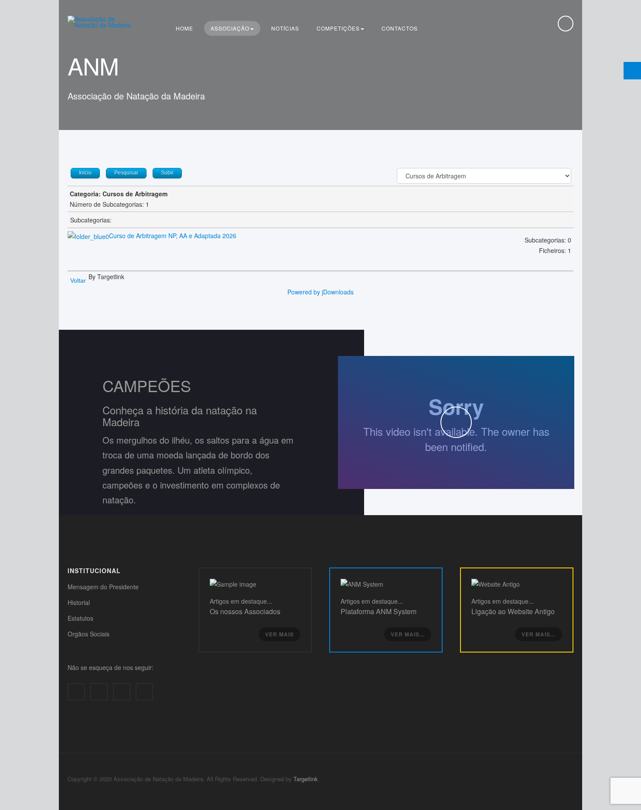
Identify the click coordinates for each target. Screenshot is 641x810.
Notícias (285, 28)
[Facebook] (76, 692)
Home (184, 28)
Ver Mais (279, 634)
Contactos (400, 28)
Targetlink (305, 779)
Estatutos (80, 618)
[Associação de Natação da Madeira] (102, 22)
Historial (79, 602)
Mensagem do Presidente (103, 586)
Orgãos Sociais (88, 633)
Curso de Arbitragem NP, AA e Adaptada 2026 (172, 235)
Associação (230, 28)
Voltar (78, 280)
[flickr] (144, 692)
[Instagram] (99, 692)
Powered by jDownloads (320, 291)
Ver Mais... (408, 634)
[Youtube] (121, 692)
